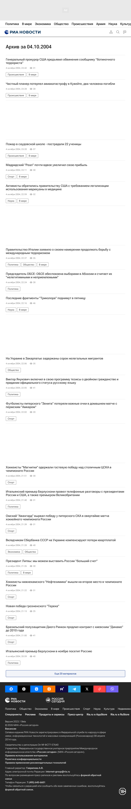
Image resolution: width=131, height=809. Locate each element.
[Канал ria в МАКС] (11, 689)
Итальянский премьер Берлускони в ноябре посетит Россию (49, 651)
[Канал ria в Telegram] (74, 689)
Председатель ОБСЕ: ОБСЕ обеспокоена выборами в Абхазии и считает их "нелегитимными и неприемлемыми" (59, 275)
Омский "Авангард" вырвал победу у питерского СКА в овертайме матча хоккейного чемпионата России (57, 517)
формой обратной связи (19, 789)
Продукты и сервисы (51, 714)
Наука (97, 708)
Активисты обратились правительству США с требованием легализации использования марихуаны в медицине (57, 187)
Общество (25, 708)
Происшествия (71, 708)
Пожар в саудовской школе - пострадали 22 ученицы (43, 144)
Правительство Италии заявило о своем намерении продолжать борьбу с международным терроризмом (58, 251)
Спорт (86, 708)
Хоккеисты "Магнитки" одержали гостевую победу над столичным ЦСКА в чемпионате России (58, 469)
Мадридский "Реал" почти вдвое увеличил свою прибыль (46, 165)
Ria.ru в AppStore (97, 714)
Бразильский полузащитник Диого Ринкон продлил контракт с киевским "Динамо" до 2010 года (64, 628)
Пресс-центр (75, 714)
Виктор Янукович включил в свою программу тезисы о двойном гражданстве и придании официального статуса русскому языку (62, 381)
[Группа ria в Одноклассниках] (49, 689)
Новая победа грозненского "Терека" (32, 606)
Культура (109, 708)
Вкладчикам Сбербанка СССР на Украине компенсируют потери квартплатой (61, 540)
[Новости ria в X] (87, 689)
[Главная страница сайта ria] (22, 32)
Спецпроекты (13, 714)
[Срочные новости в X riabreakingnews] (99, 689)
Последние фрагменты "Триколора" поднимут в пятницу (46, 298)
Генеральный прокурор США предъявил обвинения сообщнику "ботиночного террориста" (60, 61)
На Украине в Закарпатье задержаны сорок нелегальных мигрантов (54, 358)
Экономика (41, 708)
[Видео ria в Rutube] (62, 689)
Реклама (30, 714)
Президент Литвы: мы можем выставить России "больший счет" (52, 561)
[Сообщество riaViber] (112, 689)
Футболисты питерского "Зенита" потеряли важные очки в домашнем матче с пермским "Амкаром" (61, 405)
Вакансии (10, 728)
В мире (55, 708)
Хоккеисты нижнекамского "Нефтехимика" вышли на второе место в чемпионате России (64, 583)
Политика (10, 708)
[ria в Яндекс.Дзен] (24, 689)
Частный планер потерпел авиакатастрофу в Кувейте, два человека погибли (60, 83)
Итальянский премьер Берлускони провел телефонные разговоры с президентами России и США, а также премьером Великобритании (65, 493)
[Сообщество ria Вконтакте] (36, 689)
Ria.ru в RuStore (120, 714)
